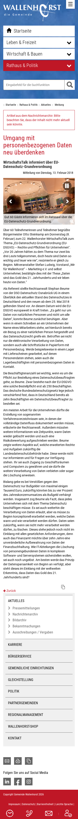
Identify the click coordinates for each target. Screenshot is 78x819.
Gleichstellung (20, 680)
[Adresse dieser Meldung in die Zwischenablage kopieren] (63, 587)
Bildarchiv (19, 620)
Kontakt (14, 738)
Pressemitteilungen (26, 608)
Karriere (15, 645)
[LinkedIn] (7, 781)
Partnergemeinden (23, 703)
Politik (13, 691)
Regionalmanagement (25, 715)
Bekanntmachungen (26, 626)
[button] (66, 184)
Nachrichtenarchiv (25, 614)
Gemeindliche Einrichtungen (31, 668)
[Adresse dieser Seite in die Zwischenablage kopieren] (28, 761)
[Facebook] (18, 781)
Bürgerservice (19, 656)
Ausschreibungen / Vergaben (33, 632)
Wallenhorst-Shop (23, 726)
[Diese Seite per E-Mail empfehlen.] (7, 761)
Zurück (11, 590)
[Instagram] (28, 781)
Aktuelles (16, 601)
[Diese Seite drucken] (18, 761)
